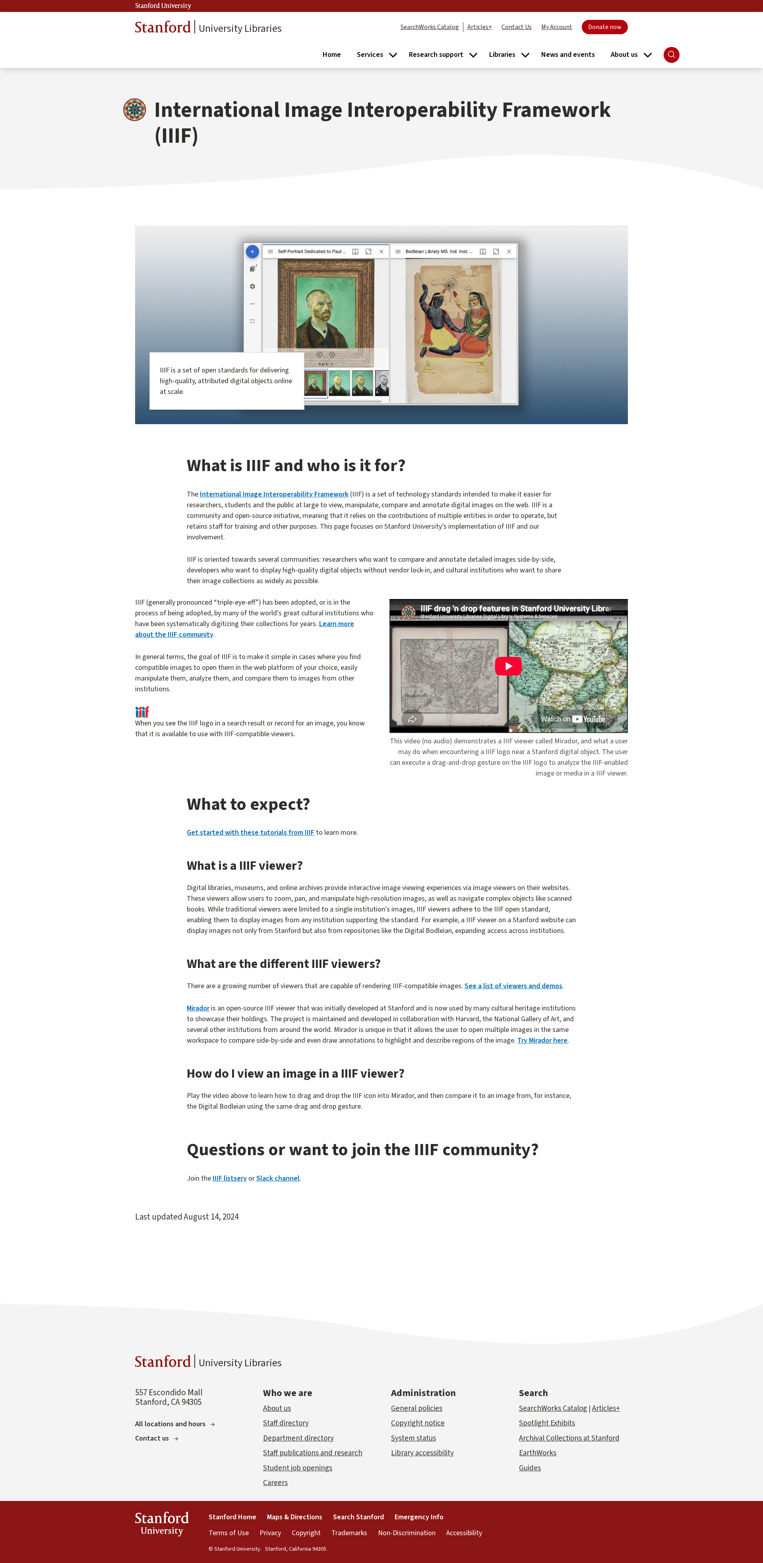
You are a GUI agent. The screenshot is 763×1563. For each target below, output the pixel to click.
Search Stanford (358, 1517)
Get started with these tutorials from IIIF (250, 833)
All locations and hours (170, 1424)
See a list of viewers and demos (513, 986)
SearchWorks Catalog (430, 27)
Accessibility (464, 1533)
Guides (530, 1468)
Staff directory (286, 1423)
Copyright (306, 1533)
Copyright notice (418, 1423)
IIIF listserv (230, 1178)
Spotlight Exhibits (547, 1423)
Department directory (298, 1438)
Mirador (198, 1008)
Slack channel (278, 1178)
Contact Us (517, 27)
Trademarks (349, 1533)
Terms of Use (229, 1533)
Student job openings (297, 1468)
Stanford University (163, 6)
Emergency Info (419, 1517)
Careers (275, 1483)
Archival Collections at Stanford (569, 1438)
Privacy (270, 1533)
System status (413, 1438)
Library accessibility (422, 1453)
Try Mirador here (542, 1040)
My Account (556, 27)
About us (277, 1408)
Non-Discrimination (407, 1533)
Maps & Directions (294, 1517)
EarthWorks (537, 1453)
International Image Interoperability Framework (274, 494)
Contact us (152, 1438)
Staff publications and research (312, 1453)
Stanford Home (232, 1517)
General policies (416, 1408)
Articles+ (479, 27)
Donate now (605, 27)
